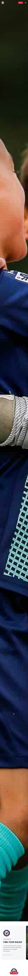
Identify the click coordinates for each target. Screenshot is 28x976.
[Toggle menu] (25, 2)
